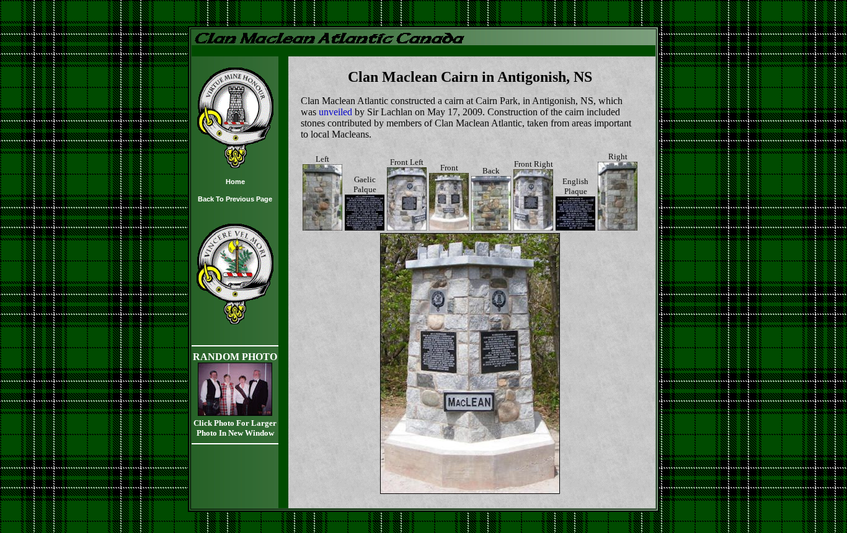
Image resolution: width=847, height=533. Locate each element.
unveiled (335, 112)
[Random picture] (235, 412)
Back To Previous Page (235, 199)
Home (235, 181)
